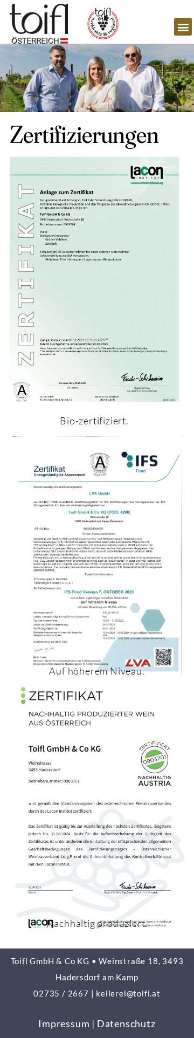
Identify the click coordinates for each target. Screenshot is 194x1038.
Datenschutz (126, 1023)
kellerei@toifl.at (128, 993)
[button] (183, 27)
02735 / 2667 (61, 993)
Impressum (63, 1023)
